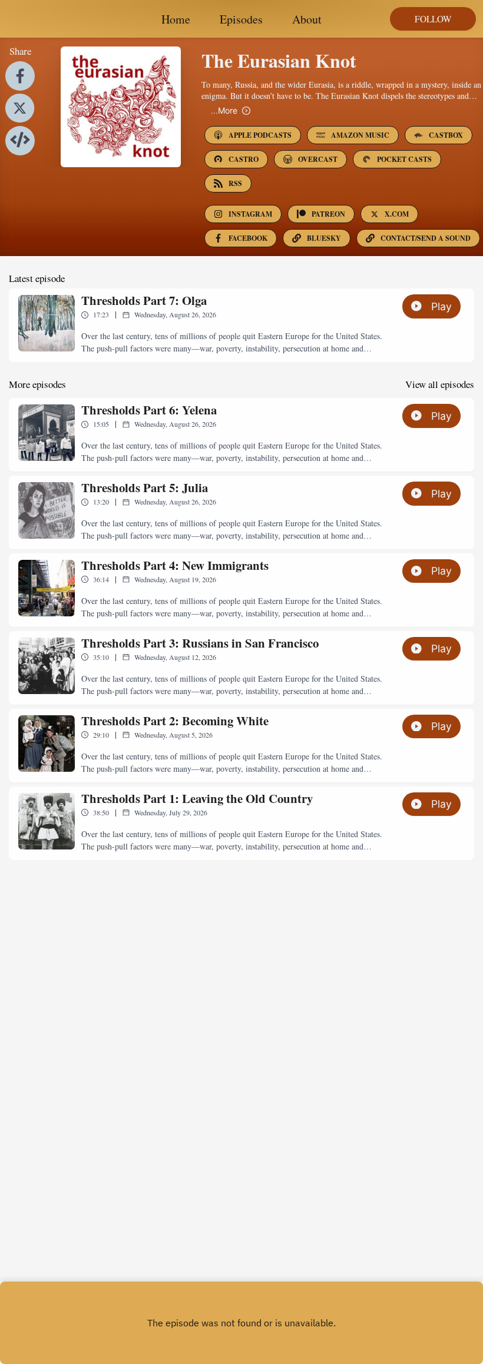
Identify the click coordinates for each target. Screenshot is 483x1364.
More (224, 110)
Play (441, 306)
